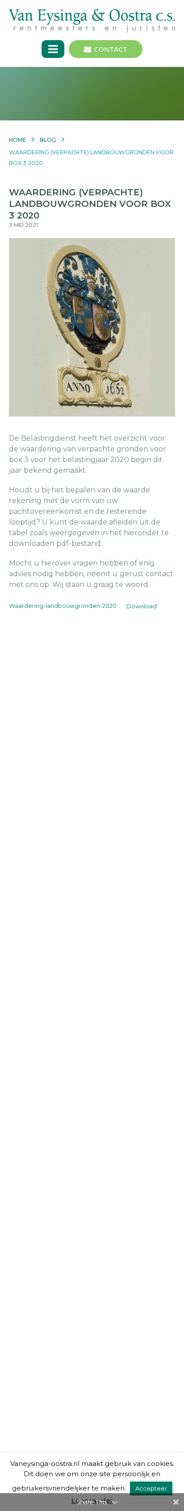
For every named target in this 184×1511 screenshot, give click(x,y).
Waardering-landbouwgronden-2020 (63, 606)
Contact (110, 49)
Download (141, 606)
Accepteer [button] (151, 1488)
